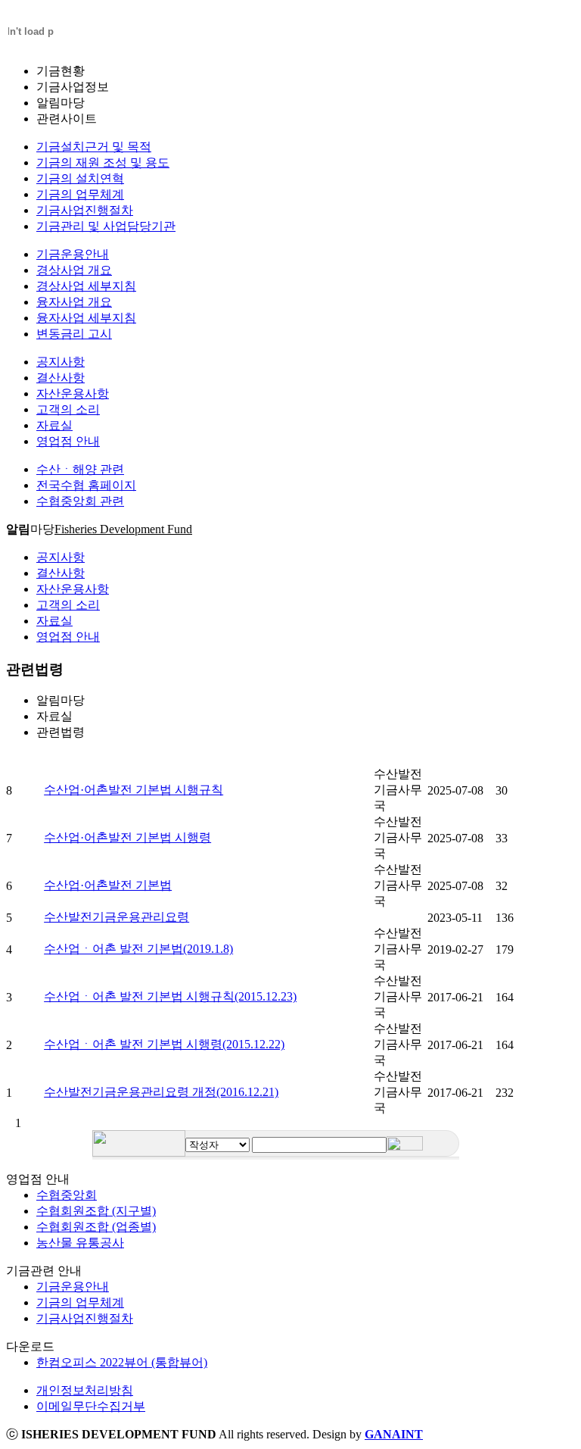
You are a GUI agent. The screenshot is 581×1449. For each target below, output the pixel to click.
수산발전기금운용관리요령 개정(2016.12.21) (161, 1091)
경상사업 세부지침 (86, 285)
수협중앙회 (66, 1194)
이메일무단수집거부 (90, 1406)
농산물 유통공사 (80, 1242)
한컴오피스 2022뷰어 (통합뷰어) (121, 1362)
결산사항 (60, 377)
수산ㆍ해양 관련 (80, 469)
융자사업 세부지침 (86, 317)
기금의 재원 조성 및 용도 (102, 162)
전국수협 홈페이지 (86, 485)
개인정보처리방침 (84, 1390)
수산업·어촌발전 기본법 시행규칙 (133, 789)
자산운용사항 (72, 393)
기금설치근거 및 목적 (93, 146)
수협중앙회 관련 (80, 501)
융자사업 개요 (74, 301)
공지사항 (60, 361)
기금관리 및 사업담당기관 (106, 226)
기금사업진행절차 (84, 210)
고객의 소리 (68, 409)
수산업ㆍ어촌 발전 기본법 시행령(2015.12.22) (164, 1044)
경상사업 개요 (74, 270)
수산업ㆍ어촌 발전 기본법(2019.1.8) (138, 948)
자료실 (54, 425)
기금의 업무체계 (80, 194)
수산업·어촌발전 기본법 (108, 885)
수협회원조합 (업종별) (96, 1226)
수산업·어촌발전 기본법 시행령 (127, 837)
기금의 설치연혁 (80, 178)
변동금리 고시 (74, 333)
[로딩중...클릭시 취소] (28, 29)
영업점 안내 (68, 441)
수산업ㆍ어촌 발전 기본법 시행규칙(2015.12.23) (170, 996)
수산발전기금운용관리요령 (116, 916)
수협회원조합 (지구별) (96, 1210)
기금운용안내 (72, 254)
